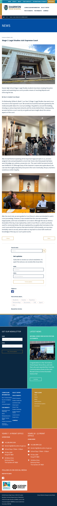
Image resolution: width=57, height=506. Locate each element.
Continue (36, 379)
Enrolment (51, 1)
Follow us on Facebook (3, 478)
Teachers (32, 300)
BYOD (3, 413)
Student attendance (6, 421)
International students (40, 1)
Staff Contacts (27, 1)
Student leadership (16, 400)
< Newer (8, 238)
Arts (14, 305)
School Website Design (42, 495)
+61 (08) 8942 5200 (10, 442)
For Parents (38, 11)
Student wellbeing (16, 409)
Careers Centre (16, 415)
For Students (28, 11)
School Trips (15, 407)
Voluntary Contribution (5, 424)
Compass (45, 11)
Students (15, 300)
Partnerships (17, 302)
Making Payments (6, 416)
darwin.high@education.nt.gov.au (15, 446)
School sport (15, 405)
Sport (41, 302)
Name (3, 336)
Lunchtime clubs (16, 402)
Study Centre (15, 417)
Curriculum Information (32, 7)
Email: (15, 273)
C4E (35, 302)
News (9, 1)
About (19, 1)
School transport (16, 398)
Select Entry (45, 7)
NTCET (3, 402)
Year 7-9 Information (7, 397)
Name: (14, 266)
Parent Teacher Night (5, 418)
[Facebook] (12, 291)
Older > (49, 238)
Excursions (27, 302)
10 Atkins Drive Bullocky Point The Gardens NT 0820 (11, 460)
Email (3, 343)
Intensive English (6, 404)
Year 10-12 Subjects (6, 399)
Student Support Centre (16, 412)
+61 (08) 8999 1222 (36, 445)
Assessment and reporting (6, 411)
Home (3, 17)
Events (14, 1)
